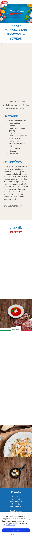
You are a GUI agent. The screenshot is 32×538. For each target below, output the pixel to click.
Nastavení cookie (16, 535)
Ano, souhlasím (16, 530)
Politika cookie (10, 525)
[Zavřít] (29, 514)
